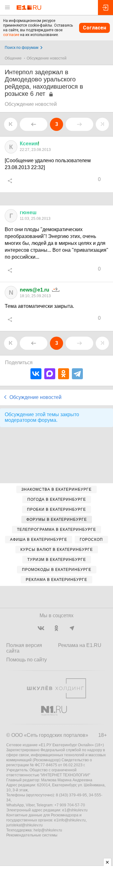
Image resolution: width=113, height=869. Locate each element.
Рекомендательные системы (31, 835)
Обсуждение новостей (47, 58)
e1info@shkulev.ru (70, 820)
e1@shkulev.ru (75, 810)
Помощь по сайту (26, 659)
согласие (11, 35)
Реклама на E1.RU (79, 645)
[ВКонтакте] (35, 373)
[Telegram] (77, 373)
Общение (13, 58)
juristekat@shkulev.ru (24, 825)
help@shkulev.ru (48, 830)
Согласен (94, 28)
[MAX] (49, 373)
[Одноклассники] (63, 373)
